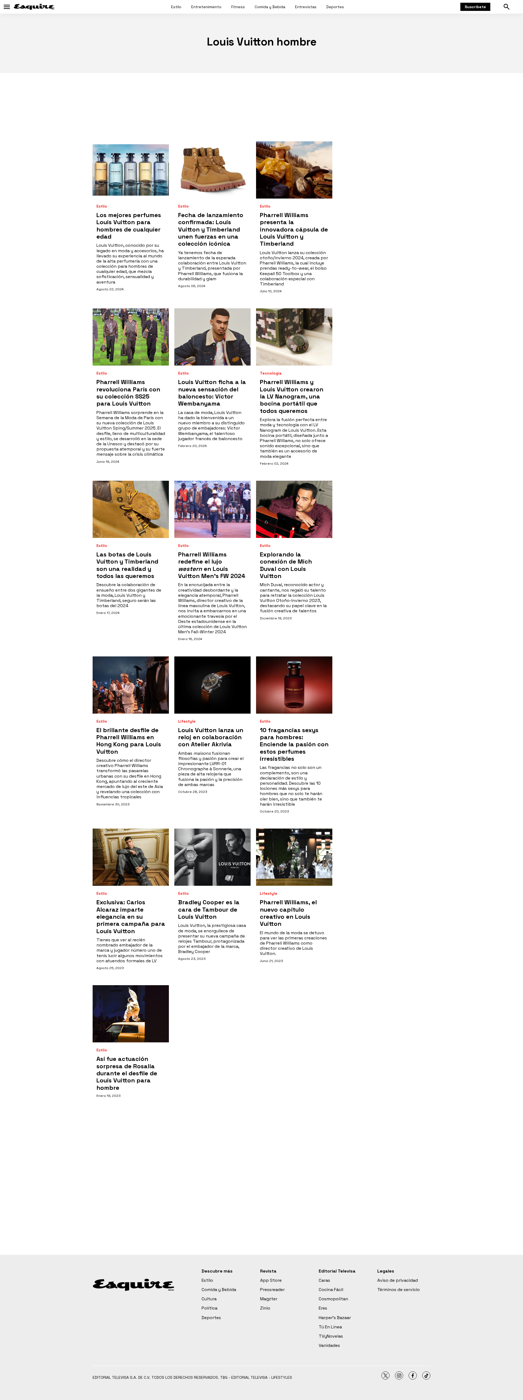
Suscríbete (475, 6)
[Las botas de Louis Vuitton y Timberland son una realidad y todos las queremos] (131, 509)
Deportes (335, 6)
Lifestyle (187, 721)
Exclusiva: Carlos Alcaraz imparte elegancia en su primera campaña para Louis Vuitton (130, 916)
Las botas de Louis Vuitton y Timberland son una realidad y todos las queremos (127, 565)
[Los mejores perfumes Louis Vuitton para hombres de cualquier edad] (131, 170)
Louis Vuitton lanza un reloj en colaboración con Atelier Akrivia (210, 737)
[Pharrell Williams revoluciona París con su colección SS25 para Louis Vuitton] (131, 337)
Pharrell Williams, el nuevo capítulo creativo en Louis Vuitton (288, 912)
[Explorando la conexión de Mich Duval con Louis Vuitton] (294, 509)
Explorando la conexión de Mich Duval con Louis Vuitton (286, 565)
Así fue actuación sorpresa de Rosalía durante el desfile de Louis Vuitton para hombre (126, 1073)
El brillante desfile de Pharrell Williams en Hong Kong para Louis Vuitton (128, 740)
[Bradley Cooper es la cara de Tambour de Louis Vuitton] (212, 857)
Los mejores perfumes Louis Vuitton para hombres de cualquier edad (128, 225)
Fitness (238, 6)
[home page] (34, 7)
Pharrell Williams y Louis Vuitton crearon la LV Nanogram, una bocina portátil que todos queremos (291, 396)
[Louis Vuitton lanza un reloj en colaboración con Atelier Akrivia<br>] (212, 685)
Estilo (176, 6)
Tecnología (271, 373)
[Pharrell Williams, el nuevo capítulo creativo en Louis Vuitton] (294, 857)
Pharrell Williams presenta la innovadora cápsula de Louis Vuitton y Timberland (294, 229)
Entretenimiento (206, 6)
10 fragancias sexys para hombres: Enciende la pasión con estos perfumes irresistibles (294, 744)
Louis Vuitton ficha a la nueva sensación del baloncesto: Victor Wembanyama (212, 392)
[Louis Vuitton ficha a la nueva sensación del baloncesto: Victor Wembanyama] (212, 337)
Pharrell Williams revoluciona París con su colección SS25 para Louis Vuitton (128, 392)
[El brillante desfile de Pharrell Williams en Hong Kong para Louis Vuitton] (131, 685)
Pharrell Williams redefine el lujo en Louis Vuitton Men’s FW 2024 (211, 565)
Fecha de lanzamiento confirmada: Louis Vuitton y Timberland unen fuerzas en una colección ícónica (210, 229)
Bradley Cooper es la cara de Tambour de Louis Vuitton (208, 909)
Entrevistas (306, 6)
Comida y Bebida (270, 6)
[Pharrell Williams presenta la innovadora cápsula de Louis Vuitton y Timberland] (294, 170)
